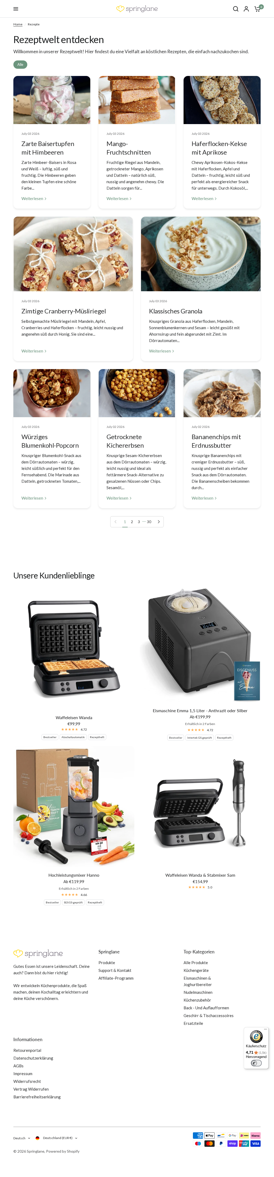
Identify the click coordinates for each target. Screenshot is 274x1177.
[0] (256, 9)
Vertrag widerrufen (31, 1089)
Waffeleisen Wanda (74, 717)
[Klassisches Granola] (201, 254)
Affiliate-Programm (116, 978)
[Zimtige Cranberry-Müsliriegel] (73, 254)
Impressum (22, 1073)
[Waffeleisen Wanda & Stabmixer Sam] (200, 806)
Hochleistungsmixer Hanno (73, 874)
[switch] (256, 1063)
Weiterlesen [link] (32, 199)
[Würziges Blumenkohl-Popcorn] (51, 393)
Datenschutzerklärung (33, 1058)
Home (17, 24)
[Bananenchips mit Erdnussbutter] (222, 393)
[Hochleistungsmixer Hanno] (73, 806)
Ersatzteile (193, 1023)
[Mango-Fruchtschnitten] (137, 100)
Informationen (28, 1039)
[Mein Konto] (246, 9)
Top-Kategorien (199, 951)
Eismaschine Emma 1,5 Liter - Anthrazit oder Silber (200, 710)
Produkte (106, 962)
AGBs (18, 1065)
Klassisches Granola (175, 311)
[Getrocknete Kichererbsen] (137, 393)
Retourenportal (27, 1050)
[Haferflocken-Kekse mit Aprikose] (222, 100)
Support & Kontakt (114, 970)
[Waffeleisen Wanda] (73, 648)
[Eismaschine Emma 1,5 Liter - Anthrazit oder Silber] (200, 645)
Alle (20, 64)
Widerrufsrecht (27, 1081)
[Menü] (265, 1030)
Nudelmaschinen (198, 992)
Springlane (109, 951)
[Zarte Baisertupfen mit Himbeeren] (51, 100)
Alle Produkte (196, 962)
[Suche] (235, 9)
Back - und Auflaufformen (206, 1007)
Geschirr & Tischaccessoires (209, 1015)
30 (149, 522)
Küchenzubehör (197, 1000)
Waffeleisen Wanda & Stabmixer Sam (200, 874)
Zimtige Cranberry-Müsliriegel (63, 311)
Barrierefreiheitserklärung (37, 1096)
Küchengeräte (196, 970)
